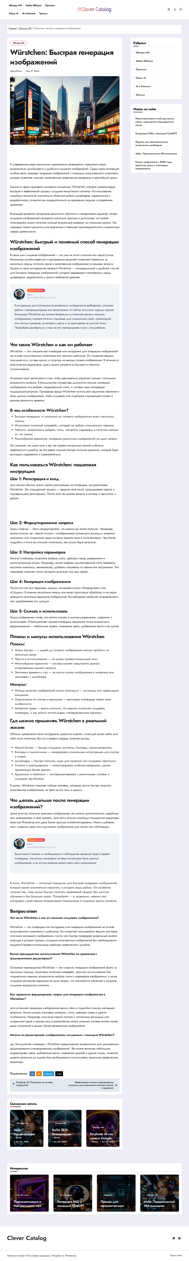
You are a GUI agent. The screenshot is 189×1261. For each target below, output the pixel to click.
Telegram (49, 1073)
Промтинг (50, 5)
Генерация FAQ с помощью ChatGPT (156, 133)
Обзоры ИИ (15, 5)
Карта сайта (176, 1255)
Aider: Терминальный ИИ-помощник (24, 1134)
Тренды (43, 13)
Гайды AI (13, 13)
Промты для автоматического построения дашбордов (151, 143)
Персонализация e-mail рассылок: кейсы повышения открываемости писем (155, 122)
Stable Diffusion (33, 5)
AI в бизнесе (28, 13)
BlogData (57, 1255)
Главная (13, 28)
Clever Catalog (27, 1238)
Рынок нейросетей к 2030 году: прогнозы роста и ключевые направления (153, 165)
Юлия (18, 1137)
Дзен (59, 1073)
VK (32, 1073)
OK (39, 1073)
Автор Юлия (16, 71)
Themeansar (70, 1255)
